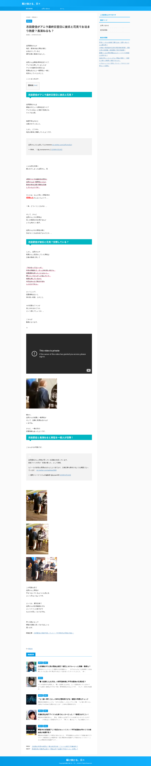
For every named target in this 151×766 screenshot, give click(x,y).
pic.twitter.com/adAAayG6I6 (46, 470)
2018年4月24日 (56, 150)
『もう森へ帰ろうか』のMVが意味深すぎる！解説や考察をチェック (63, 699)
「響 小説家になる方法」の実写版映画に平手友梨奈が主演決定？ (62, 682)
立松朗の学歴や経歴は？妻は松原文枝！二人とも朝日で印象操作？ (55, 746)
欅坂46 (30, 649)
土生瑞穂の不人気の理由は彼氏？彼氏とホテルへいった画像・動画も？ (64, 666)
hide (35, 85)
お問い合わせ (46, 8)
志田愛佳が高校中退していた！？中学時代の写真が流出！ (54, 633)
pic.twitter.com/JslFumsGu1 (62, 145)
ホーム (62, 8)
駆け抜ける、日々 (31, 3)
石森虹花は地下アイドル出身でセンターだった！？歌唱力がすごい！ (63, 714)
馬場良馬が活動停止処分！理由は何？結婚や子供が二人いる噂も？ (55, 749)
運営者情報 (29, 8)
